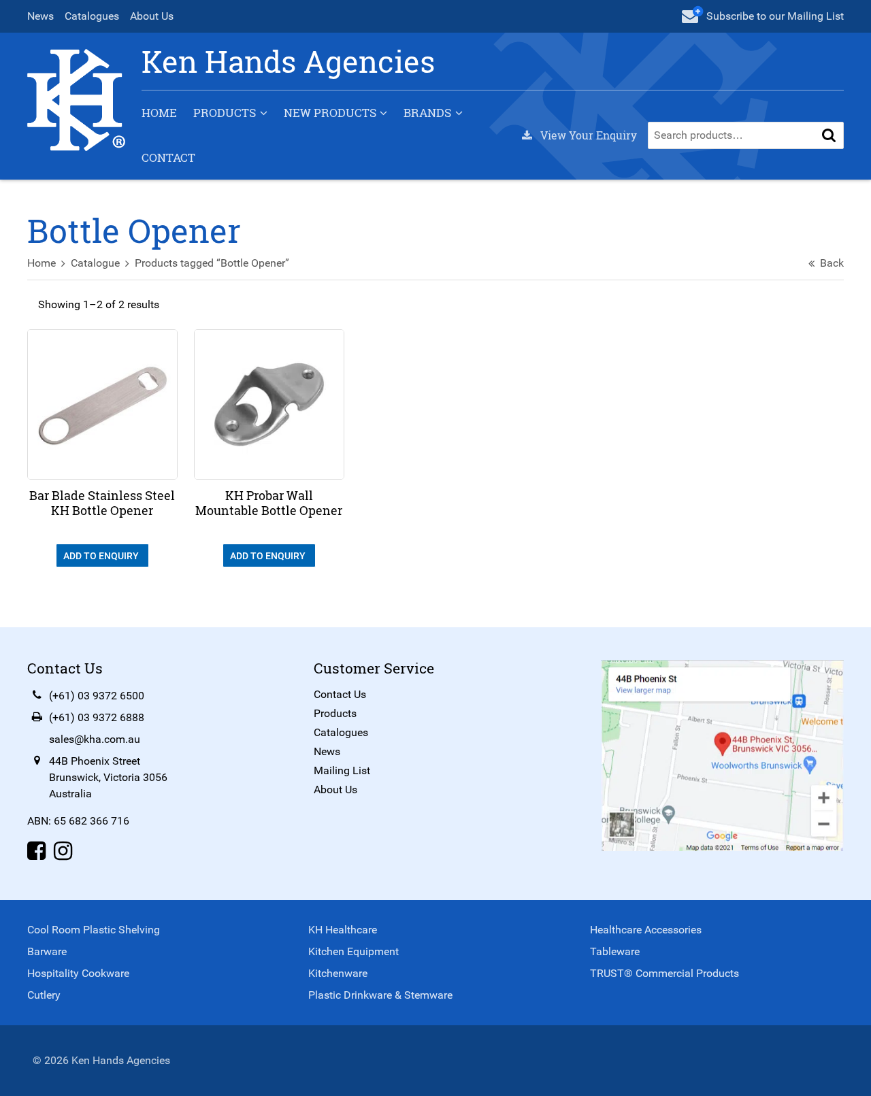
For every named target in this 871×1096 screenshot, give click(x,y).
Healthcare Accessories (646, 929)
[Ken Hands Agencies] (76, 99)
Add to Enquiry (102, 555)
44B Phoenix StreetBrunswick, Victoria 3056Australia (108, 777)
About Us (152, 16)
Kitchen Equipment (353, 951)
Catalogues (92, 16)
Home (159, 112)
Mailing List (342, 770)
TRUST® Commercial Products (664, 973)
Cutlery (44, 995)
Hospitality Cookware (78, 973)
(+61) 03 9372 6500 (96, 695)
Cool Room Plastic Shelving (93, 929)
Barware (47, 951)
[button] (829, 135)
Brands (427, 112)
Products (224, 112)
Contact (168, 157)
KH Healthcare (342, 929)
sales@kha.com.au (94, 739)
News (40, 16)
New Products (330, 112)
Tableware (615, 951)
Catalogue (95, 262)
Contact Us (340, 694)
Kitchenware (337, 973)
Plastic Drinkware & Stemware (380, 995)
